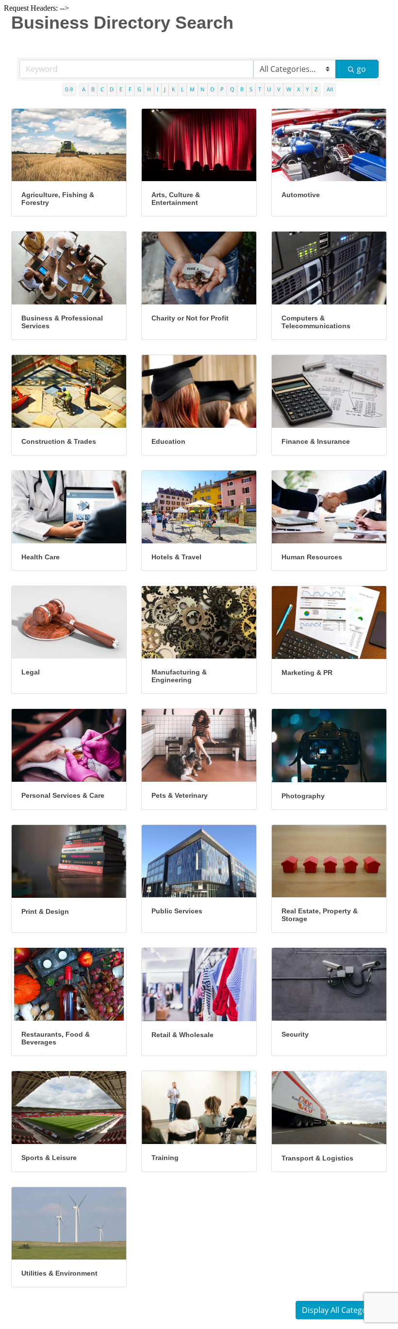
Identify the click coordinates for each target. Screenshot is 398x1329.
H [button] (149, 89)
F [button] (130, 89)
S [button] (250, 89)
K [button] (173, 89)
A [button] (83, 89)
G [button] (139, 89)
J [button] (165, 89)
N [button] (202, 89)
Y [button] (307, 89)
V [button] (279, 89)
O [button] (212, 89)
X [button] (298, 89)
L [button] (182, 89)
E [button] (120, 89)
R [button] (242, 89)
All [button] (330, 89)
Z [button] (316, 89)
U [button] (269, 89)
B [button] (93, 89)
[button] (341, 1310)
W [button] (288, 89)
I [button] (157, 89)
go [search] (361, 69)
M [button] (192, 89)
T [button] (259, 89)
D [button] (112, 89)
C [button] (102, 89)
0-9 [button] (69, 89)
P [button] (222, 89)
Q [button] (232, 89)
